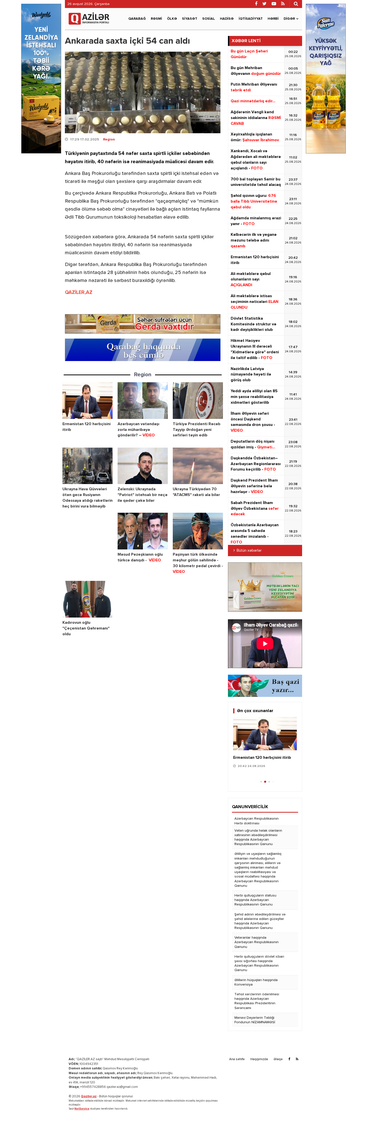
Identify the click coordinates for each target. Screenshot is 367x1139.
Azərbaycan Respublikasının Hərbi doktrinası (256, 821)
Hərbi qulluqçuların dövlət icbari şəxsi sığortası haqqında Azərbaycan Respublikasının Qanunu (259, 963)
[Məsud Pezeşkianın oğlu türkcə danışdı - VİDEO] (143, 531)
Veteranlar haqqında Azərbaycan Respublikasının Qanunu (256, 942)
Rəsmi (156, 18)
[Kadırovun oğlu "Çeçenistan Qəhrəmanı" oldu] (87, 599)
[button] (291, 751)
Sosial (208, 18)
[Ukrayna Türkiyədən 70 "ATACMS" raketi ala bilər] (198, 466)
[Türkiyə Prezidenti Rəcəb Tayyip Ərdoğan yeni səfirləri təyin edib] (198, 400)
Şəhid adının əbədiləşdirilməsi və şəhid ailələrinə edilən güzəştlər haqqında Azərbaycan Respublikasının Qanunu (260, 921)
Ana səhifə (237, 1059)
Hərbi (273, 18)
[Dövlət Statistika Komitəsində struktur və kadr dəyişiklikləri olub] (265, 734)
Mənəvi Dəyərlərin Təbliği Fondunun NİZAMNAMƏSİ (254, 1020)
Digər (289, 18)
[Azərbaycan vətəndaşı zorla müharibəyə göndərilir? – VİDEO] (143, 400)
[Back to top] (353, 1125)
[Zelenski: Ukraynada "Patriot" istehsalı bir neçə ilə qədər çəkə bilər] (143, 466)
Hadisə (227, 18)
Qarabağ (137, 18)
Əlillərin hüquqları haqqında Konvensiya (256, 982)
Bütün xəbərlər (249, 551)
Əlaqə (278, 1059)
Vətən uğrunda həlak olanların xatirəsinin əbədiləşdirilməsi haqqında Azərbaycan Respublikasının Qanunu (258, 837)
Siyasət (189, 18)
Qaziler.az (89, 1096)
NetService (81, 1108)
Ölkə (172, 18)
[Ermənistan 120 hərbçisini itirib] (87, 400)
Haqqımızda (259, 1059)
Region (109, 139)
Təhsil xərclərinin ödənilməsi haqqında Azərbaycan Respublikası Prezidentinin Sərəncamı (256, 1001)
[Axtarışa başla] (296, 3)
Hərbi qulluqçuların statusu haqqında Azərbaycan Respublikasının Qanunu (255, 900)
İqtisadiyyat (251, 18)
